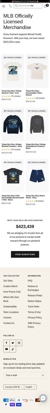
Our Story (8, 281)
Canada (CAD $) (12, 387)
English (29, 387)
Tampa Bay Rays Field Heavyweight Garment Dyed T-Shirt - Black (13, 198)
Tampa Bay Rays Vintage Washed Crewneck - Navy (12, 145)
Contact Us (8, 323)
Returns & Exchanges (33, 288)
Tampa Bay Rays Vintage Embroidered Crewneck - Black (36, 146)
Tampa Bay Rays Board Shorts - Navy (35, 197)
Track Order (33, 306)
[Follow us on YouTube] (6, 349)
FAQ (30, 281)
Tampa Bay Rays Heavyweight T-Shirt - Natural (34, 93)
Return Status (34, 301)
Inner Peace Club (12, 292)
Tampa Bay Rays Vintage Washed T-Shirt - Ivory (12, 92)
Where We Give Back (11, 299)
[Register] (43, 375)
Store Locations (11, 312)
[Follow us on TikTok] (13, 349)
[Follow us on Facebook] (6, 343)
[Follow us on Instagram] (19, 343)
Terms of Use (34, 312)
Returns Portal (35, 295)
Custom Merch (10, 286)
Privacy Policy (35, 317)
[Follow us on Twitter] (13, 343)
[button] (43, 398)
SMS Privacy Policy (34, 325)
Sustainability (10, 306)
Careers (7, 317)
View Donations (25, 254)
